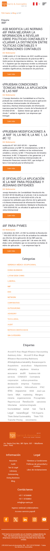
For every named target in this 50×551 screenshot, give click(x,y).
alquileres (24, 369)
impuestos (20, 391)
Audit (10, 325)
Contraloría (35, 376)
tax (34, 409)
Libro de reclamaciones (37, 469)
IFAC (42, 387)
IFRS (10, 391)
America (35, 369)
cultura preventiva (29, 380)
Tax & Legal (13, 319)
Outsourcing (14, 308)
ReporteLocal (14, 401)
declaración (13, 383)
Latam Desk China (16, 276)
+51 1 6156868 (25, 495)
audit (23, 373)
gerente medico (15, 387)
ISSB (31, 391)
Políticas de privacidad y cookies (37, 465)
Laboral (12, 281)
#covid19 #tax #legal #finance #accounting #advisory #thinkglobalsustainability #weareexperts (27, 359)
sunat (26, 409)
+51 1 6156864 (25, 499)
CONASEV (22, 376)
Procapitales (39, 398)
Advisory (12, 314)
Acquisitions (13, 365)
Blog (13, 481)
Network (12, 297)
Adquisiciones (40, 365)
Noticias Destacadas (18, 330)
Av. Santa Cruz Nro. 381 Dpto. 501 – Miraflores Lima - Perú (23, 445)
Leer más (11, 74)
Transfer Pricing (15, 419)
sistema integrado (28, 405)
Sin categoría (14, 335)
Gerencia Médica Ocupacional (22, 265)
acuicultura (26, 365)
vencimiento (31, 420)
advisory (12, 369)
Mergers (39, 394)
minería (11, 398)
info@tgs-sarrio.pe (25, 502)
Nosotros (13, 460)
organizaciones (24, 398)
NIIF (9, 287)
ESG (9, 292)
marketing (27, 394)
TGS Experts (37, 413)
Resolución (28, 401)
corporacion (13, 380)
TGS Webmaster (8, 53)
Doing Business (15, 270)
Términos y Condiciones (37, 460)
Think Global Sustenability (19, 416)
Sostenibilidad (14, 409)
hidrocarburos (31, 387)
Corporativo (14, 303)
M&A (18, 394)
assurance (12, 373)
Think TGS (38, 416)
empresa (25, 383)
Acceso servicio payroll (25, 511)
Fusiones (36, 383)
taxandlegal (22, 413)
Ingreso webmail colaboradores (25, 508)
